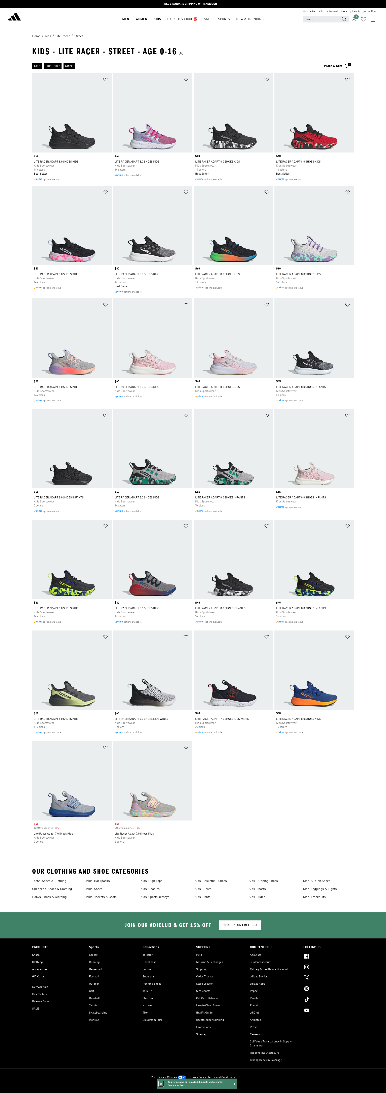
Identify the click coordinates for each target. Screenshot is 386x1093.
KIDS (157, 19)
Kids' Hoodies (150, 889)
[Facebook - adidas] (328, 956)
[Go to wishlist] (363, 19)
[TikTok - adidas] (328, 1000)
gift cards (355, 11)
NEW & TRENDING (250, 19)
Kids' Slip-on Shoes (316, 881)
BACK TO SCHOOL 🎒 (182, 19)
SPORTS (224, 19)
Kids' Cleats (203, 889)
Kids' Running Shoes (263, 881)
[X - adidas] (328, 978)
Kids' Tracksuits (314, 897)
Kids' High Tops (151, 881)
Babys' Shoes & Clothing (49, 897)
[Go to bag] (373, 19)
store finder (309, 11)
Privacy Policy (197, 1077)
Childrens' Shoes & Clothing (52, 889)
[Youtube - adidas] (328, 1011)
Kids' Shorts (257, 889)
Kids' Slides (257, 897)
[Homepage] (14, 17)
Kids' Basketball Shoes (211, 881)
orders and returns (336, 11)
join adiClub (369, 11)
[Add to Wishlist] (105, 80)
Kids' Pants (202, 897)
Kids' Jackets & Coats (101, 897)
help (320, 11)
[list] (176, 66)
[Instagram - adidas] (328, 967)
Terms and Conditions (221, 1077)
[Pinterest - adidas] (328, 989)
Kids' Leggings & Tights (320, 889)
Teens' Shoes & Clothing (49, 881)
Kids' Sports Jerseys (155, 897)
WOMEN (141, 19)
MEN (125, 19)
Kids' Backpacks (98, 881)
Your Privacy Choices (164, 1077)
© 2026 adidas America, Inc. (193, 1087)
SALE (208, 19)
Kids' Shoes (94, 889)
